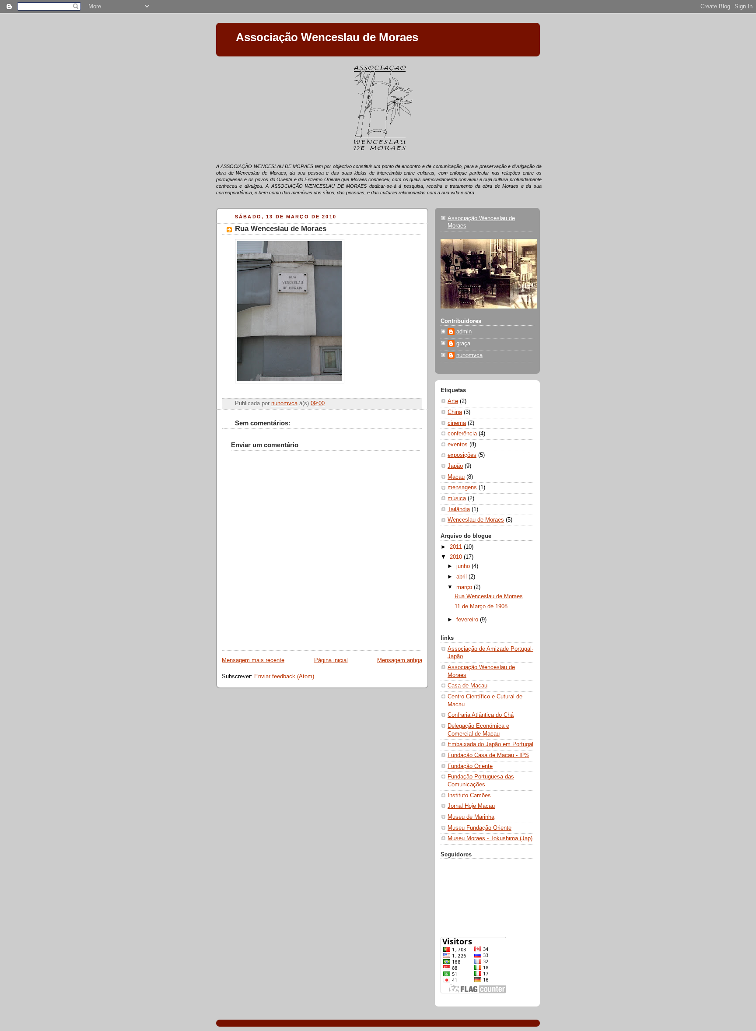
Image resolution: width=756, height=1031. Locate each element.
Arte (453, 401)
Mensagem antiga (399, 660)
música (457, 498)
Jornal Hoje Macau (471, 806)
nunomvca (469, 355)
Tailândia (459, 509)
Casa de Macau (467, 686)
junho (464, 566)
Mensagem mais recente (253, 660)
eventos (458, 445)
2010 (457, 557)
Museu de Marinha (471, 817)
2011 (457, 547)
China (455, 412)
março (465, 587)
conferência (462, 434)
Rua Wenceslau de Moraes (489, 596)
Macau (456, 477)
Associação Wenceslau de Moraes (327, 37)
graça (463, 343)
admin (464, 332)
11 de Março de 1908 (481, 606)
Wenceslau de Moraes (476, 520)
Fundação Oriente (470, 766)
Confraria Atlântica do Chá (481, 715)
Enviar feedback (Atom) (284, 676)
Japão (455, 466)
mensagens (462, 487)
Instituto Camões (469, 796)
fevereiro (468, 620)
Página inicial (331, 660)
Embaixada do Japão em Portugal (490, 744)
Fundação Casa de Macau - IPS (488, 755)
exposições (462, 455)
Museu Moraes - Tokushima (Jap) (490, 838)
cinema (457, 423)
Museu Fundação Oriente (479, 828)
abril (462, 577)
